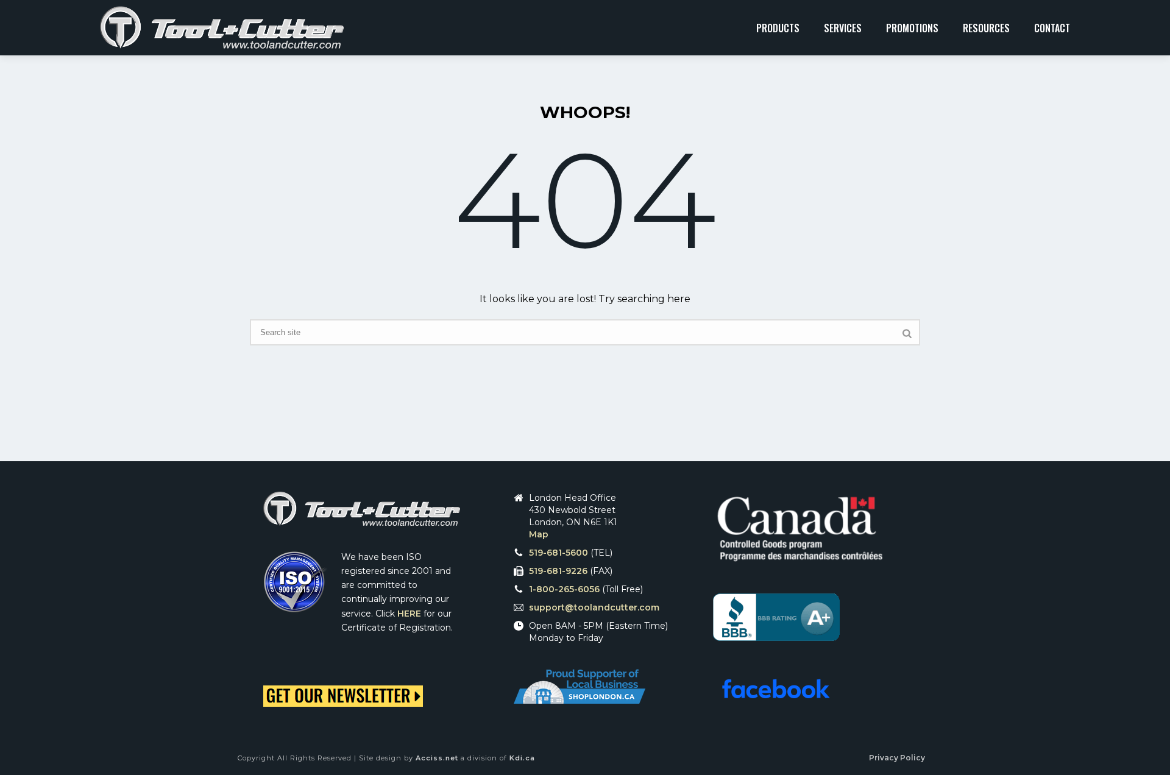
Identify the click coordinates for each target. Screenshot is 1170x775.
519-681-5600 (558, 552)
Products (778, 28)
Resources (986, 28)
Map (538, 534)
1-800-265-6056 (564, 589)
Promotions (912, 28)
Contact (1052, 28)
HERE (409, 613)
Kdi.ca (522, 758)
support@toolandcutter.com (594, 607)
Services (843, 28)
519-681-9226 (558, 570)
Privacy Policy (897, 757)
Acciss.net (437, 758)
